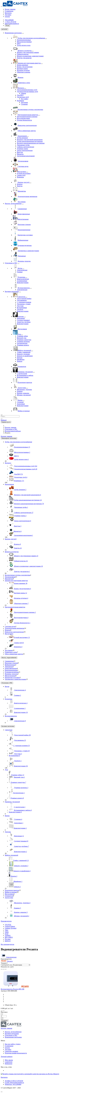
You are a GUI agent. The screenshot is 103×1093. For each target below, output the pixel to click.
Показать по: (5, 967)
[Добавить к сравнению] (3, 1010)
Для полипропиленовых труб (27, 90)
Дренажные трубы (23, 145)
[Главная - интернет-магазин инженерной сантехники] (15, 6)
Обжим (23, 93)
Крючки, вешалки (23, 393)
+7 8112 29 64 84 (10, 22)
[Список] (3, 969)
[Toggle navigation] (1, 6)
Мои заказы (9, 1060)
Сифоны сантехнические (25, 147)
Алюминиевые (22, 281)
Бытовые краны (22, 68)
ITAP (6, 934)
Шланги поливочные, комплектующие (30, 56)
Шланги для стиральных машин (28, 52)
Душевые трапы (22, 148)
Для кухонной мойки (24, 298)
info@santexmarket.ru (12, 23)
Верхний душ (21, 338)
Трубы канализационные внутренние (30, 141)
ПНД (18, 43)
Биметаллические (23, 279)
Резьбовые (20, 100)
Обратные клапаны (23, 72)
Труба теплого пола (23, 45)
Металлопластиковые (24, 42)
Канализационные (24, 230)
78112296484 (9, 20)
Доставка (8, 15)
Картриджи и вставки (25, 235)
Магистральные (23, 219)
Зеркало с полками (23, 354)
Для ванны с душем (23, 304)
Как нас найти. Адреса (12, 1044)
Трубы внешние (22, 138)
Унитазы (21, 316)
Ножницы (20, 177)
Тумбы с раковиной (23, 352)
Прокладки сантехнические (27, 125)
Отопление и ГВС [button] (11, 263)
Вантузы (20, 152)
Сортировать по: (7, 965)
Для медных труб (23, 97)
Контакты (8, 13)
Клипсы (19, 184)
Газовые (20, 272)
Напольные (21, 318)
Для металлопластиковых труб (27, 91)
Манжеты (20, 154)
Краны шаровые (22, 65)
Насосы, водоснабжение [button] (13, 203)
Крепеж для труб (24, 182)
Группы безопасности (24, 120)
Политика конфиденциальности (16, 1053)
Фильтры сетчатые (23, 70)
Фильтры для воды (24, 261)
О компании (9, 11)
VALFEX (8, 924)
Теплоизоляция (23, 161)
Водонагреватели (24, 288)
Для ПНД (20, 95)
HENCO (8, 941)
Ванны (20, 400)
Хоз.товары (22, 202)
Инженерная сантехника (13, 1037)
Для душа (20, 306)
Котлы (20, 268)
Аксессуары (22, 388)
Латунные (24, 102)
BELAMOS (9, 937)
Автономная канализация (26, 156)
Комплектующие (22, 282)
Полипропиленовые (24, 40)
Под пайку (24, 99)
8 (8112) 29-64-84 (14, 1081)
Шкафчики (20, 359)
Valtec (7, 932)
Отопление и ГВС (11, 1035)
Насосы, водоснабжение (13, 1032)
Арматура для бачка (23, 322)
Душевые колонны (23, 341)
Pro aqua (7, 939)
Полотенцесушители (25, 382)
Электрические (22, 270)
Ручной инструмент (24, 173)
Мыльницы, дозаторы (24, 389)
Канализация (22, 136)
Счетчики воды (23, 166)
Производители (6, 921)
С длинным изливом (24, 302)
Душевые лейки (22, 336)
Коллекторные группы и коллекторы (30, 109)
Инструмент (22, 171)
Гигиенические (22, 343)
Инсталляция (22, 329)
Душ (19, 334)
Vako (6, 930)
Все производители (7, 944)
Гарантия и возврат (11, 1051)
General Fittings (10, 926)
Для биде (20, 309)
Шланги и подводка (25, 50)
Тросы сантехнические (25, 150)
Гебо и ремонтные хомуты (27, 131)
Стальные (20, 402)
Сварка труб (21, 175)
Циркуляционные (24, 214)
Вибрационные (23, 240)
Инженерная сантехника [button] (13, 33)
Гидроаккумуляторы (25, 245)
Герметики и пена (24, 83)
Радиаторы (22, 277)
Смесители (22, 297)
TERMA (8, 935)
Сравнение (8, 1062)
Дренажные (22, 256)
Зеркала (19, 361)
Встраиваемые (22, 307)
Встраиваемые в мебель (25, 375)
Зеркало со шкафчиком (25, 356)
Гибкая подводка (22, 54)
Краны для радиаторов (24, 67)
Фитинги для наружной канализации (30, 139)
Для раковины (22, 300)
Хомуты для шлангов (24, 58)
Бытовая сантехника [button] (12, 291)
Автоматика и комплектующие (28, 251)
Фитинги (21, 88)
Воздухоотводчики (23, 118)
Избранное (8, 1063)
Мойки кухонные (24, 411)
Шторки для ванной (24, 395)
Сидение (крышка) (23, 320)
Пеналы (19, 357)
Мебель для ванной (24, 350)
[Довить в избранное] (1, 1010)
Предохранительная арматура (28, 115)
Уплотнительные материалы (27, 196)
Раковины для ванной (25, 372)
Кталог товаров (10, 9)
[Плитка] (1, 969)
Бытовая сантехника (12, 1033)
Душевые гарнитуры (24, 340)
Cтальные (24, 104)
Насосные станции (24, 224)
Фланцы (20, 77)
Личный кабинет (6, 1056)
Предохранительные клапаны (27, 116)
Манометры (22, 191)
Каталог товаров (6, 436)
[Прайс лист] (5, 969)
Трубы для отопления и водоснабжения (31, 38)
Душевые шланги (23, 345)
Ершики (20, 391)
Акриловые (21, 404)
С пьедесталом (22, 373)
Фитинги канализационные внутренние (31, 143)
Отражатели (22, 366)
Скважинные (22, 209)
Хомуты (19, 186)
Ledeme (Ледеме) (10, 928)
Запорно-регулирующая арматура (29, 63)
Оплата (7, 16)
